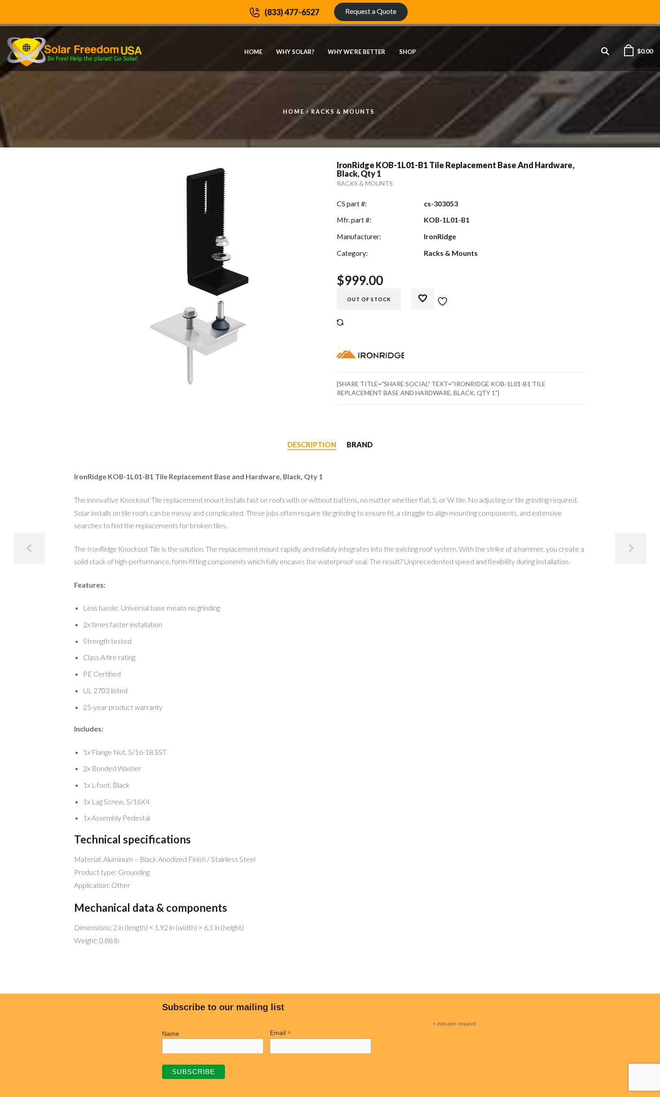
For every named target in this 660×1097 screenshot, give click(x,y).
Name (170, 1033)
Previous (29, 548)
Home (253, 51)
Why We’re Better (356, 51)
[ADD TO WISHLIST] (434, 296)
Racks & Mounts (342, 111)
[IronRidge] (370, 356)
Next (631, 548)
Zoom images (93, 371)
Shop (407, 51)
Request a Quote (370, 11)
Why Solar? (295, 51)
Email (280, 1033)
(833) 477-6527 (291, 12)
